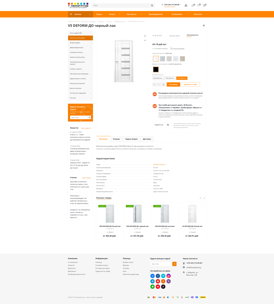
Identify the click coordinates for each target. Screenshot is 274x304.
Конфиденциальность (76, 274)
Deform (189, 37)
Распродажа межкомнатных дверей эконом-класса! (181, 93)
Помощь (98, 262)
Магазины (72, 271)
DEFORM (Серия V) (159, 165)
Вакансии (72, 268)
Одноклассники (163, 281)
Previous (201, 198)
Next (204, 198)
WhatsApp (152, 286)
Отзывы (126, 268)
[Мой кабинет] (186, 5)
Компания (72, 258)
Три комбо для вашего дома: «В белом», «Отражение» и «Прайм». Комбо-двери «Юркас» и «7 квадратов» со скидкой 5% (180, 107)
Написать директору (131, 274)
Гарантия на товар (102, 271)
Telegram (152, 281)
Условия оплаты (101, 265)
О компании (73, 262)
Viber (168, 281)
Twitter (163, 276)
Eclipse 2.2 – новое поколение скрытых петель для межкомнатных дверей (80, 137)
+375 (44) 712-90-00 (171, 5)
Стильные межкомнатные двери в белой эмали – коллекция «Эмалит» (79, 151)
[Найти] (152, 5)
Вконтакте (152, 276)
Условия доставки (102, 268)
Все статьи (87, 178)
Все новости (86, 128)
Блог (124, 271)
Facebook (158, 276)
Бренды (126, 265)
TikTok (163, 286)
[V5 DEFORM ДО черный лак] (124, 60)
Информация (101, 258)
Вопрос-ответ (128, 262)
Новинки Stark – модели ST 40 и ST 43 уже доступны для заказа (80, 165)
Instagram (168, 276)
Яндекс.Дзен (158, 286)
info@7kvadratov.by (193, 267)
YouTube (158, 281)
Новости (71, 265)
